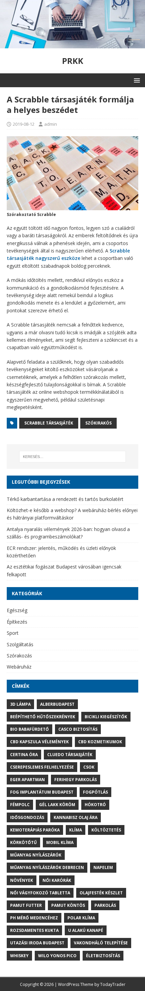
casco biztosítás (77, 729)
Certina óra (24, 754)
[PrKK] (72, 44)
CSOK (88, 767)
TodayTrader (112, 984)
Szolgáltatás (20, 644)
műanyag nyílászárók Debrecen (47, 867)
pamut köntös (68, 905)
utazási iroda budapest (37, 943)
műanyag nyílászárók (35, 855)
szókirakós (98, 423)
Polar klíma (81, 918)
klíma (75, 830)
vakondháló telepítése (101, 943)
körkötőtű (23, 842)
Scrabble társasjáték (48, 423)
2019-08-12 (23, 124)
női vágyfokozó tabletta (40, 893)
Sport (13, 633)
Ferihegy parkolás (75, 779)
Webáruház (19, 666)
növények (21, 880)
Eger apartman (27, 779)
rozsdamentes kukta (34, 930)
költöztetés (106, 830)
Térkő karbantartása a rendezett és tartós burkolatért (65, 499)
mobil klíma (60, 842)
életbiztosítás (103, 956)
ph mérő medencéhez (34, 918)
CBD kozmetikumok (100, 742)
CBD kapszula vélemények (39, 742)
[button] (135, 80)
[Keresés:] (72, 456)
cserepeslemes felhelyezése (42, 767)
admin (50, 124)
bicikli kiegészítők (106, 717)
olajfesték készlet (101, 893)
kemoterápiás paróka (35, 830)
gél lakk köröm (57, 804)
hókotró (95, 804)
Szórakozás (19, 655)
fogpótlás (95, 792)
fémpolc (20, 804)
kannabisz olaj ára (75, 817)
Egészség (17, 610)
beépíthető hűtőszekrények (42, 717)
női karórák (56, 880)
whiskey (19, 956)
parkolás (105, 905)
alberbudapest (57, 704)
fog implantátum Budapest (42, 792)
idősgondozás (27, 817)
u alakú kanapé (85, 930)
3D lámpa (20, 704)
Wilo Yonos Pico (57, 956)
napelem (103, 867)
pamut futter (26, 905)
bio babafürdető (29, 729)
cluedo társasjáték (69, 754)
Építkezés (17, 622)
